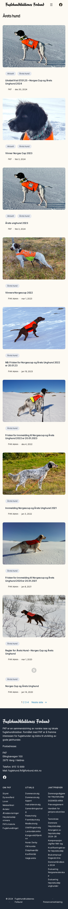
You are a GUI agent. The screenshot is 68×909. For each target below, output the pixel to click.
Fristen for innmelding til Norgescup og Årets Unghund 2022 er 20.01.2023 (29, 437)
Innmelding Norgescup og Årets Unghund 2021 (31, 508)
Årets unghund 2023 (16, 223)
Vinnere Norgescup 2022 (19, 292)
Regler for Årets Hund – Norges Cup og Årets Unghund (29, 652)
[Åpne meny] (51, 5)
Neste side (39, 702)
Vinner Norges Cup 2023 (18, 153)
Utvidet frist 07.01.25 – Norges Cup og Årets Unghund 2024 (28, 82)
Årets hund (24, 73)
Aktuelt (10, 73)
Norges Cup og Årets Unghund (22, 686)
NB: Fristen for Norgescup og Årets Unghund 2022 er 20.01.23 (32, 364)
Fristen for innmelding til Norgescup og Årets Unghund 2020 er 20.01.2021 (29, 579)
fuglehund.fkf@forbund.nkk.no (24, 770)
